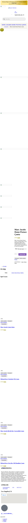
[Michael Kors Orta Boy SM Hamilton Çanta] (10, 453)
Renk (16, 248)
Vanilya (22, 272)
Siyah (13, 272)
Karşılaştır (17, 258)
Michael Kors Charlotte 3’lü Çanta (10, 379)
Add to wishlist (23, 258)
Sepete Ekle (22, 254)
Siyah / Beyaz (17, 272)
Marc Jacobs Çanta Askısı (7, 327)
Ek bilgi (4, 266)
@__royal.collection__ (7, 513)
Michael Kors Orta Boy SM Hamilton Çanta (12, 463)
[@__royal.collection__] (4, 508)
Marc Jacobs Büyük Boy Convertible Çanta (12, 431)
